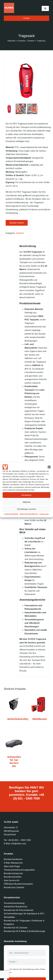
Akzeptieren (26, 495)
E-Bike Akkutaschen (13, 863)
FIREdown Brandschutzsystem (18, 884)
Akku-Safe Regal (12, 866)
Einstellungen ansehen (26, 509)
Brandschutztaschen (13, 873)
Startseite (11, 41)
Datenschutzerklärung (29, 514)
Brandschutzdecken (13, 859)
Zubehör (31, 41)
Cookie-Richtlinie (11, 514)
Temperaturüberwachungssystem (19, 870)
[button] (49, 467)
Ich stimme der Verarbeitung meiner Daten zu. (27, 970)
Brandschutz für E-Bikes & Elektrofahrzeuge (24, 931)
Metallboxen (39, 719)
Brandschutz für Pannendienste (18, 910)
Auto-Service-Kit (11, 880)
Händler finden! (16, 223)
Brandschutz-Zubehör (14, 887)
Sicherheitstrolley (17, 719)
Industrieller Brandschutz (15, 906)
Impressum (44, 514)
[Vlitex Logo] (9, 4)
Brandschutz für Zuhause (16, 928)
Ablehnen (26, 502)
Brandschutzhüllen (12, 877)
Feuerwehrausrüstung (14, 903)
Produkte (21, 41)
